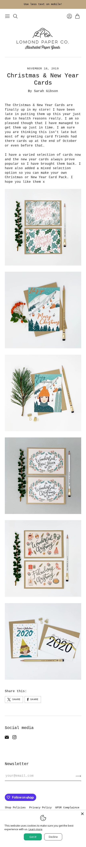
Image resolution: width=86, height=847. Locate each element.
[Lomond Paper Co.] (43, 38)
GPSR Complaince (67, 807)
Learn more (35, 829)
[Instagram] (14, 738)
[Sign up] (78, 775)
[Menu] (7, 16)
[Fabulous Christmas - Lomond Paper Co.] (43, 596)
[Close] (82, 814)
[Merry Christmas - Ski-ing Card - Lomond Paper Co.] (43, 430)
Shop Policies (15, 807)
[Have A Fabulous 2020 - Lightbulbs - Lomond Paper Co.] (43, 679)
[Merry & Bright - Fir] (43, 265)
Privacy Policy (40, 807)
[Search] (15, 16)
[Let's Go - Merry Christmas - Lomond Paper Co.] (43, 347)
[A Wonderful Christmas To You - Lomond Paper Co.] (43, 513)
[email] (7, 738)
